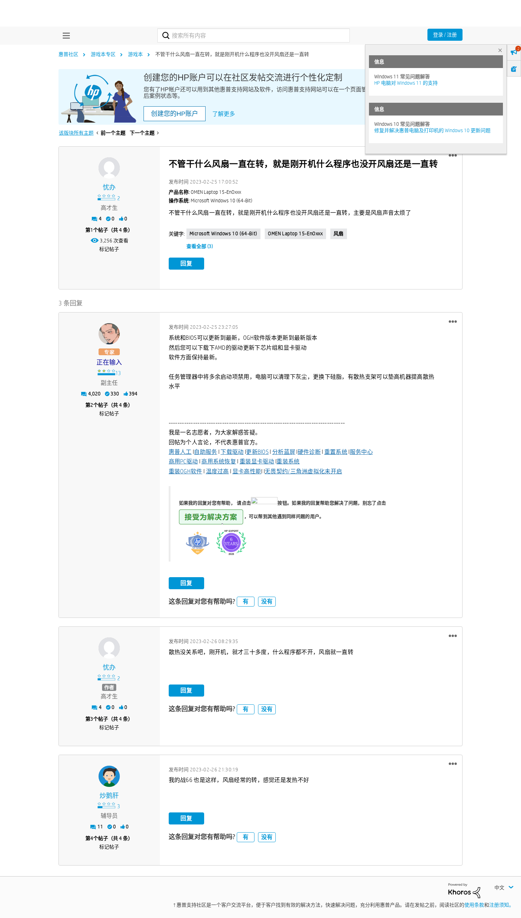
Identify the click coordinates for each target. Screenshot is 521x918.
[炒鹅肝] (109, 776)
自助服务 (205, 452)
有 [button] (245, 601)
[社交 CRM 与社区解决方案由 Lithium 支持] (464, 890)
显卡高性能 (247, 471)
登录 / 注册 (445, 35)
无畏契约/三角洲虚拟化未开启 (303, 471)
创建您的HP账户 (174, 113)
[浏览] (64, 35)
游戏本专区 (103, 54)
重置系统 (335, 452)
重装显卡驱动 (257, 461)
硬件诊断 (309, 452)
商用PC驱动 (183, 461)
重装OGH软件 (185, 471)
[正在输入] (109, 333)
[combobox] (253, 35)
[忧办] (109, 168)
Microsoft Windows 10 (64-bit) (223, 233)
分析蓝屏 (283, 452)
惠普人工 (180, 452)
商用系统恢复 (218, 461)
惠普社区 (68, 54)
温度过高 (217, 471)
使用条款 (474, 905)
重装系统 (287, 461)
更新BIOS (257, 452)
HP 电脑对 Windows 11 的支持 (406, 83)
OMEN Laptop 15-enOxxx (295, 233)
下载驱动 (231, 452)
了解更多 (223, 114)
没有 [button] (267, 601)
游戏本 (135, 54)
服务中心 (361, 452)
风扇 (339, 233)
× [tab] (500, 50)
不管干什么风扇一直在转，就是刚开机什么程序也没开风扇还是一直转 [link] (232, 54)
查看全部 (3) (199, 246)
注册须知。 (501, 905)
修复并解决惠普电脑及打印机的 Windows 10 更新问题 (432, 130)
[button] (453, 155)
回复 (186, 263)
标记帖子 (109, 249)
